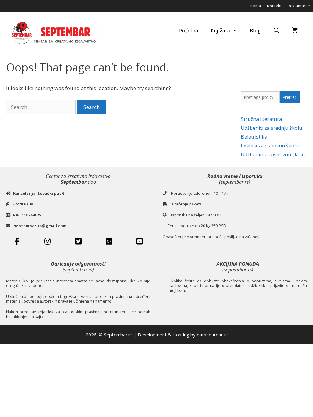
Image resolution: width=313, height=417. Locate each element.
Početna (188, 30)
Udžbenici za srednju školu (271, 128)
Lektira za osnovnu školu (270, 145)
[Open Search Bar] (276, 30)
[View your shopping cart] (295, 30)
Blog (255, 30)
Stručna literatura (261, 119)
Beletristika (254, 136)
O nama (253, 6)
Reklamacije (299, 6)
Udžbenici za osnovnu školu (273, 154)
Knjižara (220, 30)
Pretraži (290, 97)
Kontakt (274, 6)
